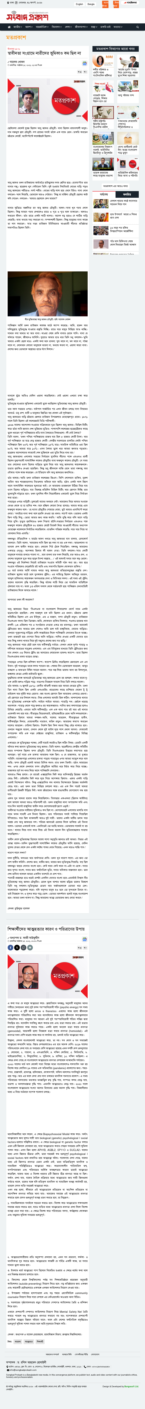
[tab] (104, 194)
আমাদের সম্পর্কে (52, 1354)
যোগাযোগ (95, 1354)
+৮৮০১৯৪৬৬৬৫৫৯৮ (101, 1366)
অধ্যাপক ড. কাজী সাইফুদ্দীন (24, 938)
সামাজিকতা (132, 2)
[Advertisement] (48, 159)
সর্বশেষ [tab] (104, 194)
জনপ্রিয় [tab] (127, 194)
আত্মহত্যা (29, 1341)
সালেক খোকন (17, 62)
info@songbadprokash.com (23, 1370)
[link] (105, 4)
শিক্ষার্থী (40, 1341)
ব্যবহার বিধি (67, 1354)
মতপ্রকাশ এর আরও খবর (115, 186)
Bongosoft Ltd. (131, 1386)
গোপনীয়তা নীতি (81, 1354)
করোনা (18, 1341)
